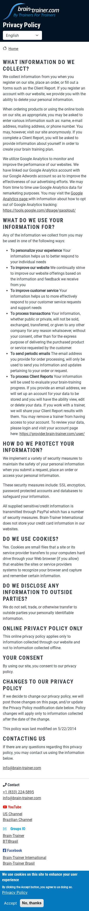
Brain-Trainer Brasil (19, 863)
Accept (10, 903)
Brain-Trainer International (24, 857)
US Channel (12, 814)
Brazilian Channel (17, 819)
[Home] (31, 11)
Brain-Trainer (13, 835)
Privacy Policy (15, 892)
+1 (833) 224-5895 (18, 792)
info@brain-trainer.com (22, 768)
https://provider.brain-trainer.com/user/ (52, 434)
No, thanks (32, 903)
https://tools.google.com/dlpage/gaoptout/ (39, 210)
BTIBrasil (10, 841)
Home (13, 49)
